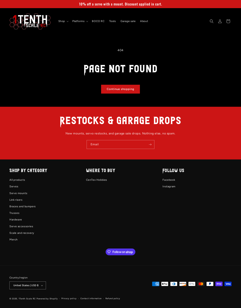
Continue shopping (120, 89)
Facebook (168, 179)
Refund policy (112, 298)
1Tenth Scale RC (27, 298)
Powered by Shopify (47, 298)
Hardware (15, 219)
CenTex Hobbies (96, 179)
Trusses (14, 213)
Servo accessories (21, 226)
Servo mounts (18, 193)
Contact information (91, 298)
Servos (13, 186)
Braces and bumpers (22, 206)
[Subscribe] (150, 144)
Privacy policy (69, 298)
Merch (13, 239)
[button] (63, 21)
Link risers (16, 199)
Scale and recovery (21, 233)
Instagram (168, 186)
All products (17, 179)
